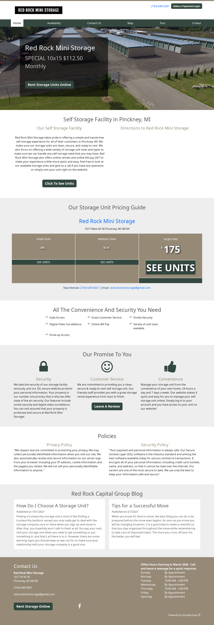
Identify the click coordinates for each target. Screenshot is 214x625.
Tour (163, 23)
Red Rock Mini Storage (107, 221)
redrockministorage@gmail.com (130, 288)
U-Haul (196, 23)
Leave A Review (107, 406)
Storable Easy (190, 615)
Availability (54, 23)
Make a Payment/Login (186, 6)
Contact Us (94, 23)
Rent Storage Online (33, 606)
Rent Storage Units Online (49, 84)
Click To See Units (59, 183)
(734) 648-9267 (160, 6)
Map (130, 23)
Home (17, 23)
